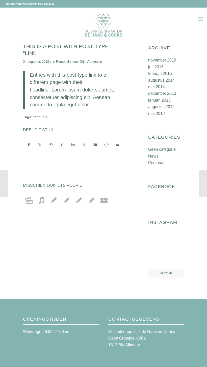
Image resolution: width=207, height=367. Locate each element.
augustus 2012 (161, 107)
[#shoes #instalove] (153, 262)
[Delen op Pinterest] (62, 145)
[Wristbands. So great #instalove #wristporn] (178, 249)
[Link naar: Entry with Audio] (41, 200)
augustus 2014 (161, 80)
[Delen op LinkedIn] (73, 145)
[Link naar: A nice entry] (66, 200)
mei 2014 (156, 87)
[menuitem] (200, 19)
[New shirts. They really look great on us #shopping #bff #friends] (153, 237)
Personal (62, 62)
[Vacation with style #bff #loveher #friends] (166, 237)
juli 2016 (156, 67)
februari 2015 (160, 73)
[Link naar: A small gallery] (29, 200)
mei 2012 (156, 113)
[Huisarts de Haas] (103, 25)
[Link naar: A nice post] (54, 200)
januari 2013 (159, 100)
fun (45, 117)
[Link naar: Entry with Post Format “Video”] (104, 200)
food (37, 117)
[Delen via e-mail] (117, 145)
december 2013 (162, 93)
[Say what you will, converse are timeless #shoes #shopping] (166, 263)
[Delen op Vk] (95, 145)
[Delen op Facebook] (28, 145)
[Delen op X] (40, 145)
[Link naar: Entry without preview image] (79, 200)
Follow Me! (166, 273)
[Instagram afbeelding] (178, 237)
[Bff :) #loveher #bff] (153, 249)
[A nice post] (4, 183)
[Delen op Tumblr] (84, 145)
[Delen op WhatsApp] (51, 145)
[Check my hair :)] (178, 262)
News (153, 156)
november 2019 (162, 60)
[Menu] (200, 19)
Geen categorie (162, 149)
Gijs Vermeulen (91, 62)
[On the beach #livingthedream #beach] (166, 250)
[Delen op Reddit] (106, 145)
